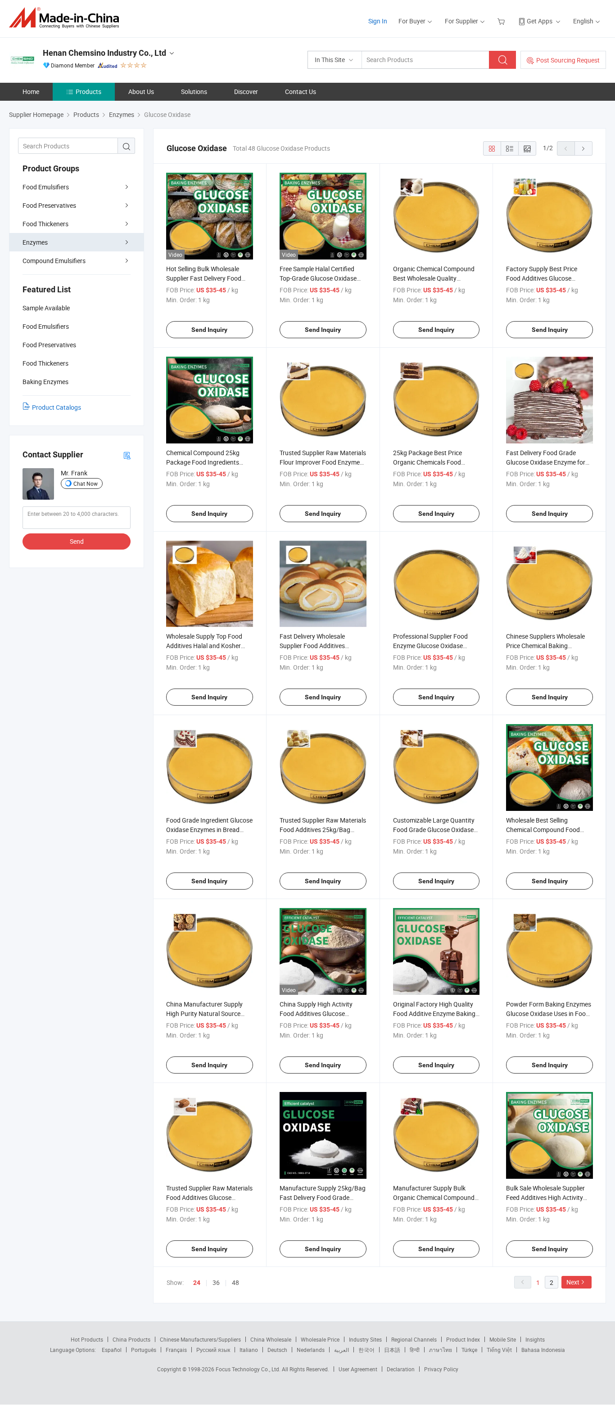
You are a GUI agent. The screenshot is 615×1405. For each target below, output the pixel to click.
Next (572, 1282)
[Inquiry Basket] (502, 21)
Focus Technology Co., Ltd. (249, 1369)
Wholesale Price (320, 1339)
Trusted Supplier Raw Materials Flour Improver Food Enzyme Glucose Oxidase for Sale (323, 462)
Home (31, 91)
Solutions (194, 91)
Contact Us (300, 91)
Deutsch (277, 1349)
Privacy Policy (441, 1369)
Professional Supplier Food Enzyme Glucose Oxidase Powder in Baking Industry (430, 645)
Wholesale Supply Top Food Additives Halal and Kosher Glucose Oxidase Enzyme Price (208, 645)
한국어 (366, 1349)
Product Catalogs (56, 407)
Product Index (463, 1339)
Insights (535, 1339)
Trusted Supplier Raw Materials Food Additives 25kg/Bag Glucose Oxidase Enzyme (323, 829)
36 (216, 1282)
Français (176, 1349)
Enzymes (35, 242)
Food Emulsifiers (46, 187)
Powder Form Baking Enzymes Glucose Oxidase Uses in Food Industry (548, 1013)
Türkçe (469, 1349)
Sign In (377, 21)
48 (235, 1282)
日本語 (392, 1349)
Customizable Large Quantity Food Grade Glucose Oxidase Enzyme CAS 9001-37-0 (434, 829)
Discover (246, 91)
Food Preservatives (49, 205)
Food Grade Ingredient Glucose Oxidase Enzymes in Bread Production (209, 829)
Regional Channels (414, 1339)
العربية (341, 1349)
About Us (141, 91)
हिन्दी (415, 1349)
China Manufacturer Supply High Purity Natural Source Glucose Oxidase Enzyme (204, 1013)
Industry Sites (365, 1339)
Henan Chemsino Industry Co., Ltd (104, 53)
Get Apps (539, 21)
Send (77, 541)
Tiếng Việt (499, 1349)
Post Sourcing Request (568, 60)
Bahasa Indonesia (543, 1349)
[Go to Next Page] (583, 148)
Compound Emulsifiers (54, 260)
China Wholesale (270, 1339)
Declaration (401, 1369)
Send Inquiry (209, 329)
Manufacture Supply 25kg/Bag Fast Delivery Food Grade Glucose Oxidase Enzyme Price (323, 1197)
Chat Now (85, 483)
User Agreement (358, 1369)
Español (112, 1349)
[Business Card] (127, 455)
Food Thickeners (45, 223)
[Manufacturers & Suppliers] (67, 17)
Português (143, 1349)
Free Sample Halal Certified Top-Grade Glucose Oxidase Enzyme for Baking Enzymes (319, 278)
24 (196, 1282)
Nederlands (311, 1349)
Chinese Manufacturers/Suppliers (200, 1339)
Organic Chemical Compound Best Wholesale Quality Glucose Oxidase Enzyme (434, 278)
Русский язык (213, 1349)
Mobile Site (502, 1339)
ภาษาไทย (440, 1349)
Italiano (249, 1349)
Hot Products (87, 1339)
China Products (131, 1339)
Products (88, 91)
